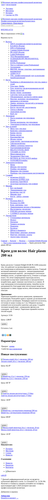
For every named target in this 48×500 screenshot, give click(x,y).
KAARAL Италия (17, 46)
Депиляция (10, 116)
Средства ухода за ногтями (21, 95)
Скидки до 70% (12, 15)
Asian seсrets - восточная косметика (24, 141)
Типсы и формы (16, 110)
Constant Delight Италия (19, 50)
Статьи (8, 453)
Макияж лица (15, 194)
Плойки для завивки (18, 169)
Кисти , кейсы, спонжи (19, 196)
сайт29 (3, 475)
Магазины (10, 11)
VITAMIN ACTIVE (18, 152)
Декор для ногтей (17, 90)
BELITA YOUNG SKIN (19, 150)
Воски (12, 120)
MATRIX (13, 61)
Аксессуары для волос (19, 237)
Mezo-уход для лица (18, 129)
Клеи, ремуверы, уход (19, 205)
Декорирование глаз (18, 190)
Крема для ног (16, 135)
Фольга (13, 220)
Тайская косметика (17, 143)
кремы (11, 346)
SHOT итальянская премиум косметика (26, 44)
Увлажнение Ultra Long (19, 156)
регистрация (11, 5)
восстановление (15, 349)
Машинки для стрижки (19, 171)
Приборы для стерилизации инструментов (27, 173)
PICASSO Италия (17, 52)
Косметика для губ (17, 192)
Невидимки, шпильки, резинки (22, 233)
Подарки (9, 13)
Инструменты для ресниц (20, 209)
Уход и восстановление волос (15, 243)
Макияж (9, 186)
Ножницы (14, 226)
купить (4, 324)
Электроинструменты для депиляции (25, 124)
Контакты (9, 467)
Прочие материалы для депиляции (24, 122)
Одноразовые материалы (20, 218)
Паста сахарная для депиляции (22, 118)
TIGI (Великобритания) (19, 56)
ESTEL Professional (17, 63)
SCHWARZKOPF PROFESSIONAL (24, 59)
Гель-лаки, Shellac (17, 86)
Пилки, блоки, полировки (20, 93)
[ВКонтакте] (3, 335)
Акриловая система (18, 112)
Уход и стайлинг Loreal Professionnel (24, 65)
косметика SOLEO (17, 177)
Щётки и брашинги (18, 230)
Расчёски (13, 228)
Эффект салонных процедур (21, 146)
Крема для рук (16, 133)
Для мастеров (11, 216)
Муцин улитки (16, 139)
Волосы (9, 42)
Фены (12, 165)
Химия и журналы (17, 224)
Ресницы (9, 199)
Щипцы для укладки (18, 167)
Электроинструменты (14, 163)
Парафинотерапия (17, 105)
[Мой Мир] (10, 335)
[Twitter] (5, 335)
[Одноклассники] (8, 335)
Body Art (13, 114)
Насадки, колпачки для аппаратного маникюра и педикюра (24, 100)
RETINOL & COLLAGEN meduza (23, 158)
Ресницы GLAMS (17, 203)
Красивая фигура (17, 137)
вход (3, 5)
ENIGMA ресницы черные (20, 211)
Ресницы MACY (17, 201)
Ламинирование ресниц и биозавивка (25, 207)
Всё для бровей (16, 188)
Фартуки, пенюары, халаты (21, 235)
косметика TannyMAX (19, 182)
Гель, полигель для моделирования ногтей (27, 88)
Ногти (8, 80)
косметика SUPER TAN (19, 179)
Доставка (9, 9)
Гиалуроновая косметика (20, 148)
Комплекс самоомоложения (21, 131)
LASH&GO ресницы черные (21, 213)
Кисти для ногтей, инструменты (23, 107)
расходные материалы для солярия (24, 184)
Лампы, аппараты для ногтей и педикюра (26, 103)
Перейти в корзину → (9, 497)
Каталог (13, 241)
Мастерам (9, 451)
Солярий (9, 175)
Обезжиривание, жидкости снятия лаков (26, 97)
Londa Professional (17, 54)
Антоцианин (15, 67)
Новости (9, 455)
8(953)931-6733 (7, 30)
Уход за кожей (11, 126)
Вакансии (9, 465)
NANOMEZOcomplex (18, 160)
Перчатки (14, 222)
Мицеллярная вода (17, 154)
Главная (4, 241)
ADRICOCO (15, 73)
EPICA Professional (17, 48)
